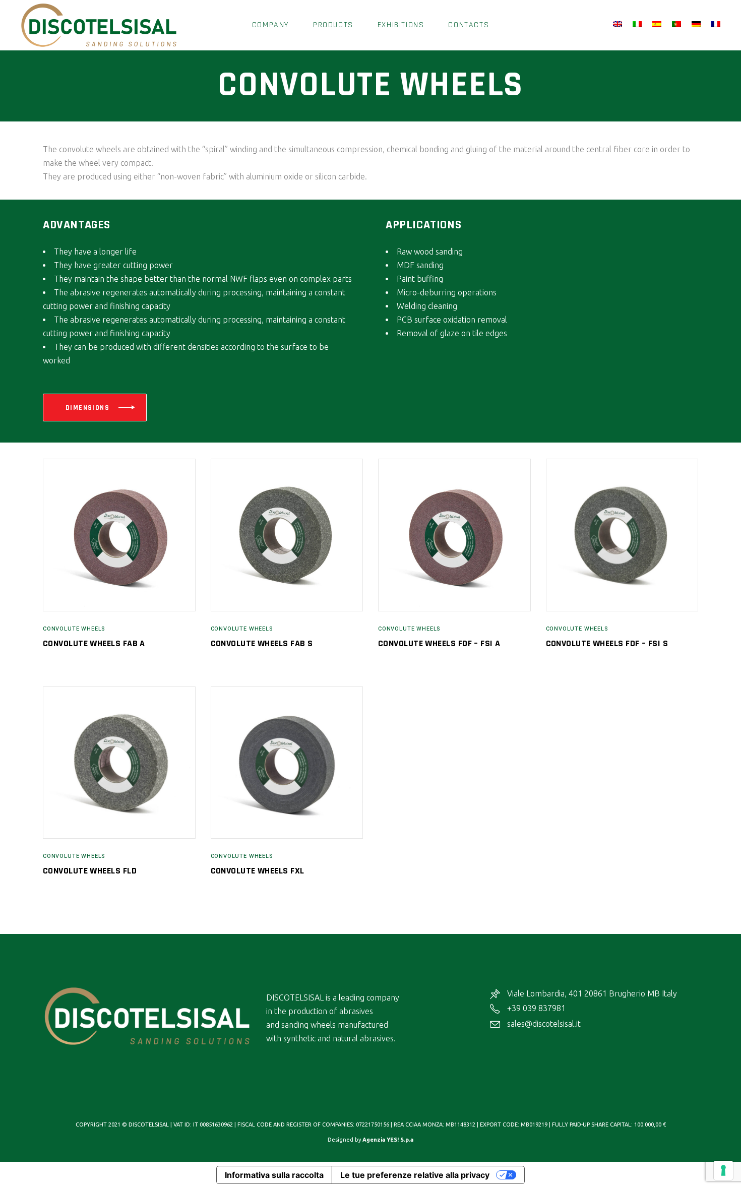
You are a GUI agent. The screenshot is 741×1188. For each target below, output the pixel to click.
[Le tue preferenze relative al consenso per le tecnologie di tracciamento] (723, 1170)
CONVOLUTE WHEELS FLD (90, 871)
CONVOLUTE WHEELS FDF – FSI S (607, 643)
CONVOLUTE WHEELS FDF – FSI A (439, 643)
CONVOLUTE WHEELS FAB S (262, 643)
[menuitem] (619, 25)
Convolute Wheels (74, 628)
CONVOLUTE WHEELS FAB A (94, 643)
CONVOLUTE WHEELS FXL (257, 871)
